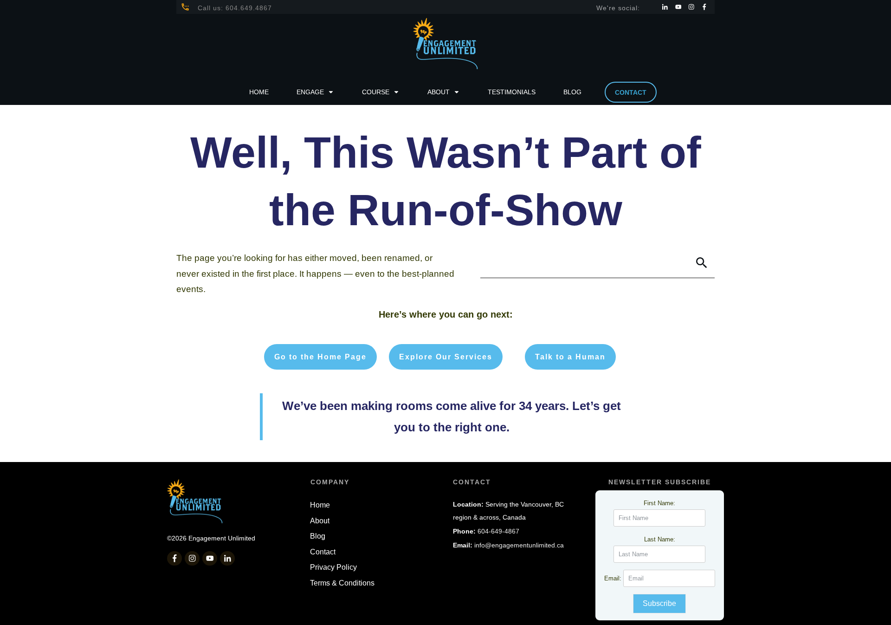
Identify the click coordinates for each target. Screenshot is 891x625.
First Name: (659, 503)
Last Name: (659, 539)
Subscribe (659, 603)
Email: (613, 578)
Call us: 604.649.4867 (235, 8)
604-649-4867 (498, 531)
